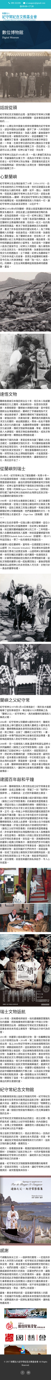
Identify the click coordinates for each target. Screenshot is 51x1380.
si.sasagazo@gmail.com (35, 3)
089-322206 (16, 3)
